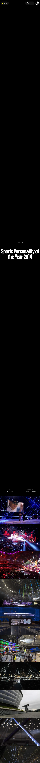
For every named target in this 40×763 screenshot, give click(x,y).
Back (5, 3)
